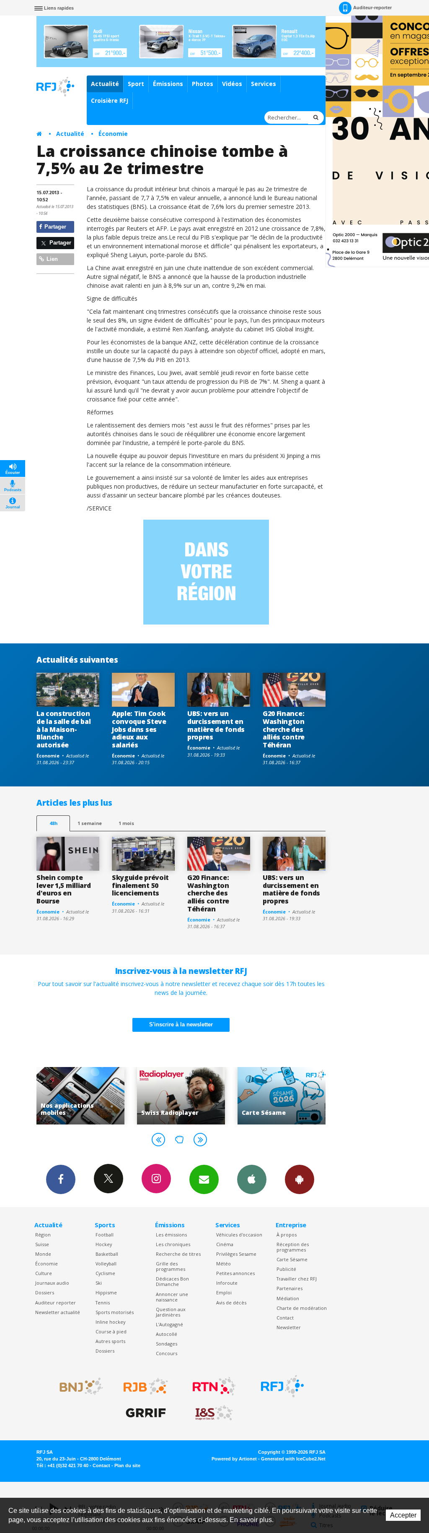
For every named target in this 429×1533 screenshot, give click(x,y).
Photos (202, 84)
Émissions (168, 84)
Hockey (104, 1244)
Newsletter (289, 1327)
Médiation (288, 1298)
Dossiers (44, 1292)
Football (105, 1234)
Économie (113, 134)
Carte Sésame (292, 1259)
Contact (285, 1317)
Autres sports (110, 1341)
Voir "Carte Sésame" (278, 1095)
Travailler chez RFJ (297, 1278)
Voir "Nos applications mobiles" (77, 1095)
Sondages (166, 1343)
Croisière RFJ (109, 100)
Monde (43, 1254)
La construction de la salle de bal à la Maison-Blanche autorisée (63, 729)
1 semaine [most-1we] (90, 823)
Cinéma (224, 1244)
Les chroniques (173, 1244)
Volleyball (106, 1263)
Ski (99, 1283)
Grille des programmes (170, 1266)
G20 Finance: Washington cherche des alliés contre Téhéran (284, 729)
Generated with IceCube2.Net (293, 1458)
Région (43, 1234)
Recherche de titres (178, 1254)
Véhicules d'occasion (239, 1234)
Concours (166, 1353)
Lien (51, 259)
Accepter (403, 1515)
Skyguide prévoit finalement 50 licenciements (140, 885)
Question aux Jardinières (171, 1312)
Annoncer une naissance (172, 1296)
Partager (54, 227)
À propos (287, 1234)
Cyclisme (105, 1273)
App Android (299, 1179)
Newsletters (204, 1179)
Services (263, 84)
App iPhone (251, 1179)
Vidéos (232, 84)
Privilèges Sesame (236, 1254)
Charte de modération (302, 1308)
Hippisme (106, 1292)
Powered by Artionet (234, 1458)
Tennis (103, 1302)
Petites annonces (235, 1273)
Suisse (42, 1244)
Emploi (224, 1292)
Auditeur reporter (55, 1302)
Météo (223, 1263)
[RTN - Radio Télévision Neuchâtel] (214, 1386)
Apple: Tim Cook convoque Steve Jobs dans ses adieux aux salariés (139, 729)
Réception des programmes (293, 1246)
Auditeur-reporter (372, 7)
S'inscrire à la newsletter (181, 1024)
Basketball (107, 1254)
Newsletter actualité (57, 1312)
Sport (136, 84)
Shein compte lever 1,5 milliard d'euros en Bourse (63, 889)
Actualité (105, 84)
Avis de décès (231, 1302)
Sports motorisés (115, 1312)
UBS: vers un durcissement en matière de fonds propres (216, 725)
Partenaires (289, 1288)
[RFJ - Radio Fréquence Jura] (282, 1386)
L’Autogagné (169, 1324)
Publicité (286, 1269)
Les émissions (171, 1234)
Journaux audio (52, 1283)
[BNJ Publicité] (77, 1386)
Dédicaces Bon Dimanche (172, 1281)
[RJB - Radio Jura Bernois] (145, 1386)
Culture (43, 1273)
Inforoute (227, 1283)
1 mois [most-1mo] (126, 823)
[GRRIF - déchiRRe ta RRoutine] (145, 1413)
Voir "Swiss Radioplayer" (177, 1095)
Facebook (60, 1179)
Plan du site (127, 1465)
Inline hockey (110, 1322)
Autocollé (166, 1334)
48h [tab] (53, 823)
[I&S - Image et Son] (214, 1413)
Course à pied (111, 1331)
